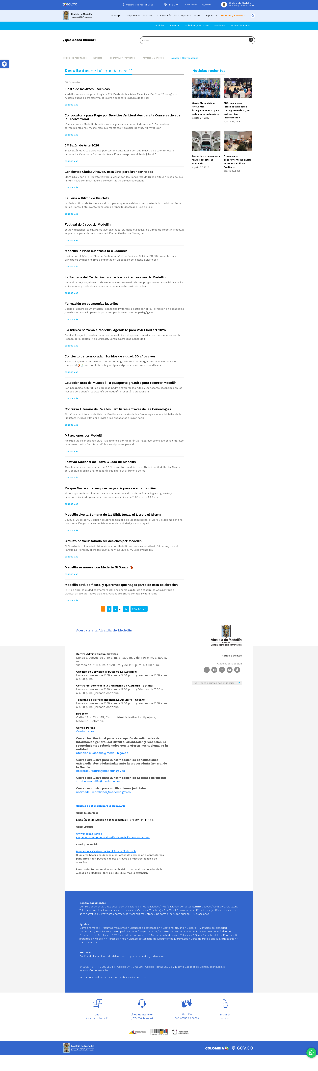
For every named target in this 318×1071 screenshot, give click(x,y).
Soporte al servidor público (173, 913)
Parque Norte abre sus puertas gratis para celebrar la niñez (111, 488)
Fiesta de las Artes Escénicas (87, 89)
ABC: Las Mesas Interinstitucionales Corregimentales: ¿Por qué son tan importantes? (237, 110)
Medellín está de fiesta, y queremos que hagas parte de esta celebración (121, 585)
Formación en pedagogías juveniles (91, 304)
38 (126, 609)
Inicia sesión (191, 4)
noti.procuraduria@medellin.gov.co (100, 770)
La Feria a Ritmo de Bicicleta (87, 198)
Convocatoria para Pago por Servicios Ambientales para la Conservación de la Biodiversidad (122, 117)
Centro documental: (92, 906)
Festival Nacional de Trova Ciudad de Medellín (100, 462)
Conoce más (71, 105)
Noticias (159, 25)
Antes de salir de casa (164, 935)
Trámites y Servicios (152, 57)
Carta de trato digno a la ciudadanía (212, 938)
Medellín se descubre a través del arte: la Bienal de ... (206, 160)
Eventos (175, 25)
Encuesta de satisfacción (145, 927)
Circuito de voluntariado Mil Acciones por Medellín (103, 541)
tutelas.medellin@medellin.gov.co (100, 781)
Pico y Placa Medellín (208, 935)
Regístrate (206, 4)
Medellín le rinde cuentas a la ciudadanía (96, 251)
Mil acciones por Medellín (84, 435)
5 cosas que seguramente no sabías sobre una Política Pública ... (237, 161)
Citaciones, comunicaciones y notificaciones (132, 906)
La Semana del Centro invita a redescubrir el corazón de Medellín (115, 277)
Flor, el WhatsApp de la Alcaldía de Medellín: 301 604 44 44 (113, 837)
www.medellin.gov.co (89, 833)
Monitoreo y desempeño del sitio (117, 931)
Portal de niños (117, 938)
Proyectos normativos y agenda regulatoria (127, 913)
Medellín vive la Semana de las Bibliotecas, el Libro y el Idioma (113, 515)
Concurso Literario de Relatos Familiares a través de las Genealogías (118, 409)
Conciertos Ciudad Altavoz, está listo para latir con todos (109, 172)
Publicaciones (200, 913)
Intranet (225, 1018)
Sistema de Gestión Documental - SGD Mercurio (189, 931)
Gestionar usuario (174, 927)
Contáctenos (85, 731)
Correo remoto (89, 927)
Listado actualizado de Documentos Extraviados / (160, 938)
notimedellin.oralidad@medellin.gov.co (103, 792)
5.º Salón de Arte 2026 (82, 145)
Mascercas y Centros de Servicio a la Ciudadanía (106, 851)
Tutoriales (186, 935)
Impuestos (211, 15)
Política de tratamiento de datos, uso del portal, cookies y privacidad (122, 956)
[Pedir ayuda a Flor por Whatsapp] (311, 1053)
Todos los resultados (75, 57)
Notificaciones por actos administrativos (186, 906)
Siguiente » (139, 609)
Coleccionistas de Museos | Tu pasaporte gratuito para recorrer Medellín (121, 383)
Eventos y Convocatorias (184, 58)
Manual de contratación (134, 935)
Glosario (192, 927)
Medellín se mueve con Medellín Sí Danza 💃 (99, 567)
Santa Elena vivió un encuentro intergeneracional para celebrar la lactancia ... (205, 108)
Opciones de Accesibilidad (139, 5)
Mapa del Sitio (148, 931)
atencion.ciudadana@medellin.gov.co (102, 753)
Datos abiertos (89, 942)
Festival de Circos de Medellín (87, 224)
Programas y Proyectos (122, 57)
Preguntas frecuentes (114, 927)
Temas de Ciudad (241, 25)
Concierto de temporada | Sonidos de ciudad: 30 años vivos (110, 356)
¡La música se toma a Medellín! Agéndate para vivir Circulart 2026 (115, 330)
